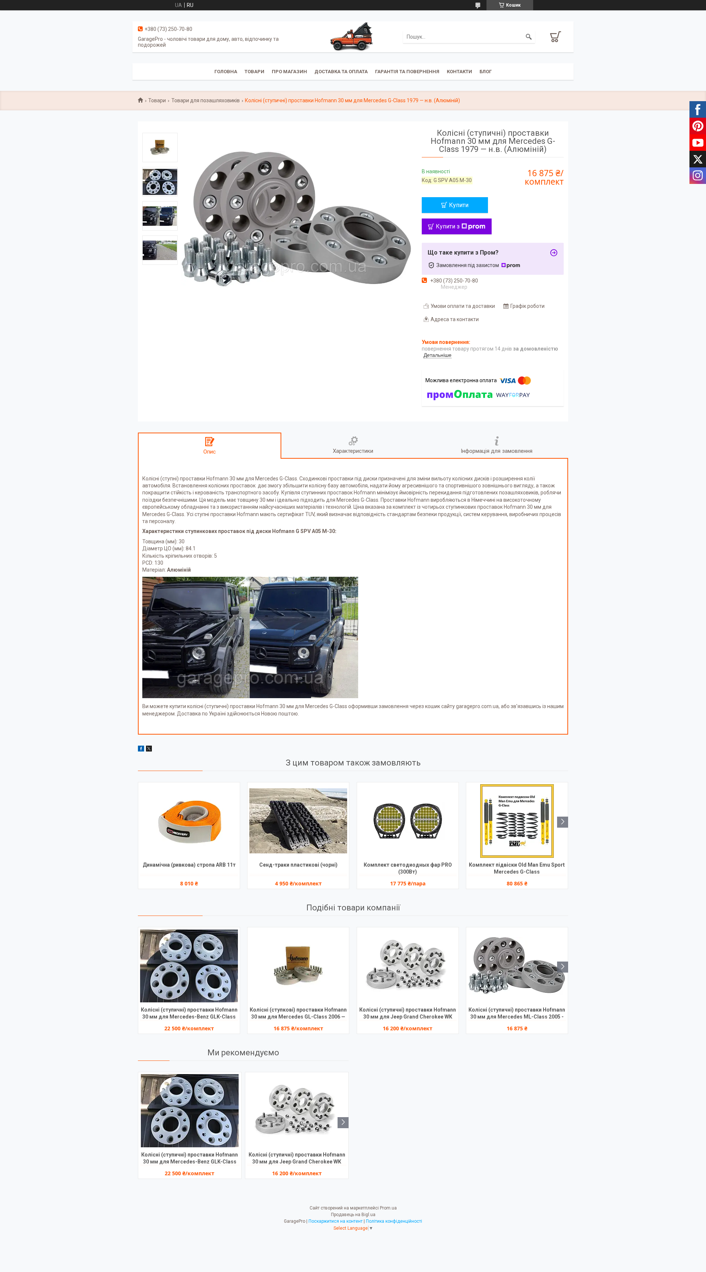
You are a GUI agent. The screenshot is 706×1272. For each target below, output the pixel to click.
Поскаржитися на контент (336, 1221)
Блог (485, 71)
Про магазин (289, 71)
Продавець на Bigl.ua (353, 1214)
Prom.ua (388, 1208)
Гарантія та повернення (407, 71)
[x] (149, 750)
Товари (254, 71)
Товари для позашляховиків (205, 100)
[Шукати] (529, 37)
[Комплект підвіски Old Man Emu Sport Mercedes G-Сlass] (517, 821)
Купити (458, 205)
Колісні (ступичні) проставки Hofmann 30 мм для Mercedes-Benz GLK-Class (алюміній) (189, 1014)
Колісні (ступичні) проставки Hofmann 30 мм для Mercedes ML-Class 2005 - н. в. (516, 1014)
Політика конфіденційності (394, 1221)
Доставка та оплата (341, 71)
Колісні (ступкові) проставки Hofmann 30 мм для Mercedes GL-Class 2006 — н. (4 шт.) (298, 1014)
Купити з (448, 226)
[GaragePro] (353, 36)
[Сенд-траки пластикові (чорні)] (298, 821)
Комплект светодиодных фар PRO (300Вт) (408, 868)
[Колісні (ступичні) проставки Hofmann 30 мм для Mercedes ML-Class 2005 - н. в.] (517, 966)
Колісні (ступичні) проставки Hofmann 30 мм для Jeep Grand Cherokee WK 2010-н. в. (407, 1014)
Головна (225, 71)
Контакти (459, 71)
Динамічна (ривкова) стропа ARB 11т (189, 865)
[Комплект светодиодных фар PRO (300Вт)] (408, 821)
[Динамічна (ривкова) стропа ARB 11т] (189, 821)
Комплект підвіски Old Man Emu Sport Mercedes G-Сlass (517, 868)
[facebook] (141, 750)
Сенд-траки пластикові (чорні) (298, 865)
